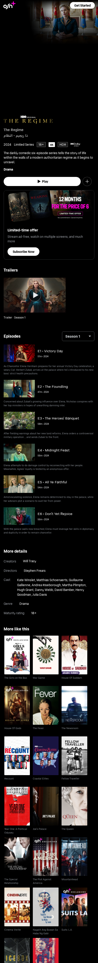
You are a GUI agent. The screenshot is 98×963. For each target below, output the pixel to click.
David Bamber (64, 590)
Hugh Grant (25, 590)
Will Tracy (29, 561)
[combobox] (78, 336)
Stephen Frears (35, 570)
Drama (8, 169)
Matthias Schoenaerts (51, 580)
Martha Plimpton (74, 585)
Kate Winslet (26, 580)
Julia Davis (39, 594)
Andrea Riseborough (46, 585)
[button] (82, 5)
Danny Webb (44, 590)
